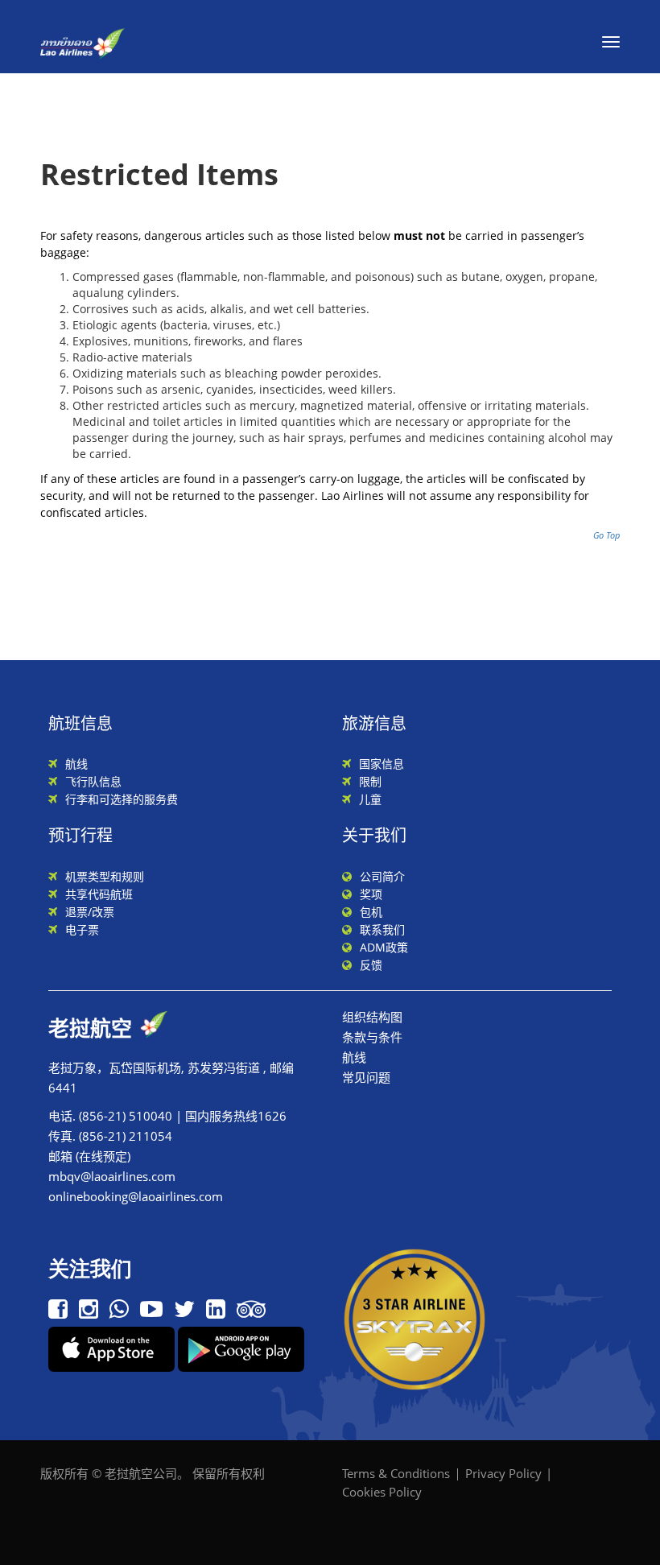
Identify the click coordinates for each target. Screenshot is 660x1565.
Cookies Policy (382, 1492)
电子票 (82, 929)
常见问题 (366, 1077)
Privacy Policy (503, 1473)
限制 (370, 781)
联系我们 (382, 929)
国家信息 (381, 763)
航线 (76, 763)
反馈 (371, 964)
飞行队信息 (93, 781)
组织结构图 (372, 1017)
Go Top (606, 535)
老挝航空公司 (141, 1473)
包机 (371, 911)
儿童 (370, 799)
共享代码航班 (99, 894)
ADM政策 (384, 947)
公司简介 (382, 876)
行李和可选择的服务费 (121, 799)
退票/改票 (89, 911)
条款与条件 (372, 1037)
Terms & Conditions (396, 1473)
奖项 (371, 894)
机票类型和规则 (104, 876)
